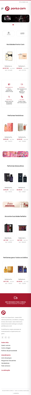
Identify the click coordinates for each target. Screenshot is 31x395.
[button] (9, 25)
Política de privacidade (9, 351)
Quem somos (5, 345)
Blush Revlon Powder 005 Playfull (14, 238)
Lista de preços (6, 358)
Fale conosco (5, 366)
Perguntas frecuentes (8, 360)
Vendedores (5, 363)
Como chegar (6, 348)
